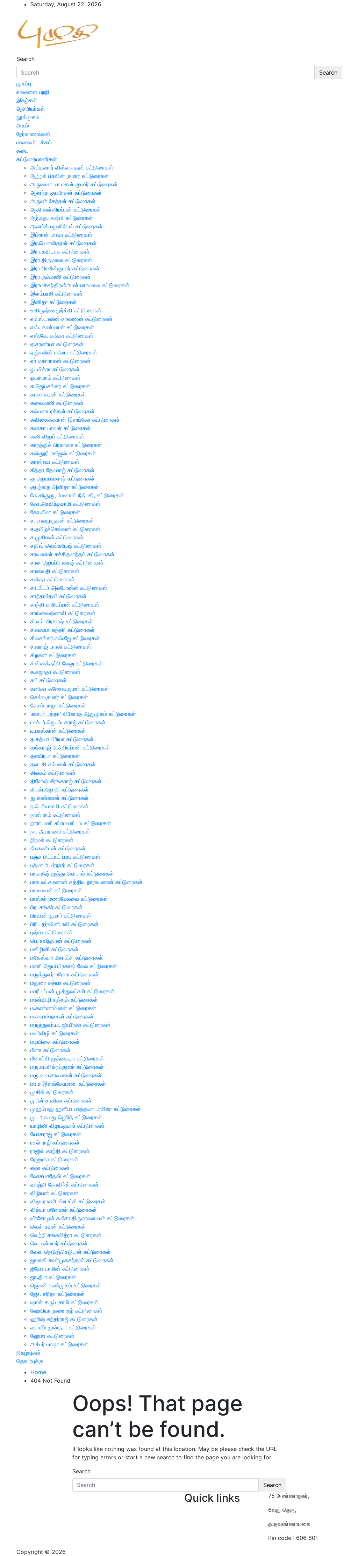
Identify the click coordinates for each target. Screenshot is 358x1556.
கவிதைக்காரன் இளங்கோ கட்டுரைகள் (75, 419)
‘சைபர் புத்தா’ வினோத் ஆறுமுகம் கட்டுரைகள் (83, 713)
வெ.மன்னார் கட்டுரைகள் (59, 1243)
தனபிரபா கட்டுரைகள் (55, 755)
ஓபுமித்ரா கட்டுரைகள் (55, 369)
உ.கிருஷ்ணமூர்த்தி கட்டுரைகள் (65, 310)
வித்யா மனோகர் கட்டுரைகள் (63, 1209)
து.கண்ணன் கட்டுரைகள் (59, 797)
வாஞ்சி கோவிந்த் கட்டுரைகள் (64, 1184)
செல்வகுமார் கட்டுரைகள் (59, 696)
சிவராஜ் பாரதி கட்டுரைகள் (60, 646)
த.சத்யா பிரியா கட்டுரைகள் (62, 738)
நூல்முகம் (27, 116)
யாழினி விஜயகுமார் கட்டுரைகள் (67, 1125)
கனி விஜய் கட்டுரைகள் (57, 436)
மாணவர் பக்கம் (34, 142)
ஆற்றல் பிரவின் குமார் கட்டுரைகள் (69, 175)
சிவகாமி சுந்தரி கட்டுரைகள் (62, 629)
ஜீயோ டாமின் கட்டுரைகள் (60, 1268)
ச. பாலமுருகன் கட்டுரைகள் (62, 520)
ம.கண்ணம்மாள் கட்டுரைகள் (63, 1007)
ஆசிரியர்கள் (30, 108)
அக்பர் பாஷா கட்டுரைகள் (59, 1344)
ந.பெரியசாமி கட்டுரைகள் (59, 806)
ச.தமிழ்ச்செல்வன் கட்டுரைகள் (65, 528)
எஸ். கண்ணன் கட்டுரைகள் (62, 327)
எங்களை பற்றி (32, 91)
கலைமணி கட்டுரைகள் (57, 402)
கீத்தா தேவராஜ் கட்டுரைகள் (62, 469)
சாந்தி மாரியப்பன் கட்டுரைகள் (64, 604)
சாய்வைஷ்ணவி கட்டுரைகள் (62, 612)
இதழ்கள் (26, 100)
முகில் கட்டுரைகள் (51, 1091)
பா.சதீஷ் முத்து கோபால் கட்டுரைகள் (72, 873)
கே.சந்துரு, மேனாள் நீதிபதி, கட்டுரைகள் (77, 495)
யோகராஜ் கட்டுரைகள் (55, 1133)
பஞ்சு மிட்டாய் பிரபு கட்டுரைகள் (65, 856)
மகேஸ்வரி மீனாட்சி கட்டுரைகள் (66, 957)
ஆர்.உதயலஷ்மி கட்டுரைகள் (61, 217)
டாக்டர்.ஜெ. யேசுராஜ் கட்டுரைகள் (68, 722)
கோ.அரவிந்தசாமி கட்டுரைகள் (65, 503)
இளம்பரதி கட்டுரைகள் (56, 293)
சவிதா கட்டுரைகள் (52, 579)
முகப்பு (23, 83)
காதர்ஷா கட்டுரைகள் (54, 461)
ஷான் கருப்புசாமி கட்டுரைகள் (64, 1302)
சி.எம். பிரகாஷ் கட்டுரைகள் (61, 621)
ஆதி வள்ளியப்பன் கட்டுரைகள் (65, 209)
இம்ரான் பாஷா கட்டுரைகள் (61, 234)
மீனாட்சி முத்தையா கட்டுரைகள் (67, 1058)
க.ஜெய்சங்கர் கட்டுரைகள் (60, 385)
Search (25, 58)
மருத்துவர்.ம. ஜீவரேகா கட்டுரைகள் (70, 1024)
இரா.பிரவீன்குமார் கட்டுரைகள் (65, 268)
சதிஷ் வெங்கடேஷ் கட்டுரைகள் (65, 545)
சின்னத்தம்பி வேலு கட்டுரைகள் (66, 663)
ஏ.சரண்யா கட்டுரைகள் (57, 343)
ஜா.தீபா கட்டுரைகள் (53, 1276)
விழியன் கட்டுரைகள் (54, 1192)
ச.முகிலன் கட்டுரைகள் (57, 537)
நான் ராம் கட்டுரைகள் (55, 814)
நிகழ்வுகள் (28, 1352)
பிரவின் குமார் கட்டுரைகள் (60, 915)
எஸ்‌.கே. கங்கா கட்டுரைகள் (61, 335)
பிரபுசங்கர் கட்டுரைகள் (56, 907)
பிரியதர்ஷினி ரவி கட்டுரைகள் (64, 923)
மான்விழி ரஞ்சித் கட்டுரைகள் (64, 999)
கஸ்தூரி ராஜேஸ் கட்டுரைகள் (63, 453)
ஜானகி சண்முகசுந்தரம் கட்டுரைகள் (72, 1260)
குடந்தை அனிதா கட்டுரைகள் (64, 486)
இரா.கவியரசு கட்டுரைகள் (60, 251)
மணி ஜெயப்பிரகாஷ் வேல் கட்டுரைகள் (73, 965)
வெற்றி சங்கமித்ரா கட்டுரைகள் (65, 1234)
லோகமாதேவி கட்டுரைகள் (60, 1176)
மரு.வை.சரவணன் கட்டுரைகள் (66, 1075)
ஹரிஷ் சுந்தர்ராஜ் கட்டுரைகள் (64, 1318)
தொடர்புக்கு (30, 1360)
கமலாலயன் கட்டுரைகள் (58, 394)
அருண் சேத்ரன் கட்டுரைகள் (63, 201)
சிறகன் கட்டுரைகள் (53, 654)
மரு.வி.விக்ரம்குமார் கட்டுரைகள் (67, 1066)
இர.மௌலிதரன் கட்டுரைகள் (63, 243)
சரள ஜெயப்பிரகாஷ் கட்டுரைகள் (66, 562)
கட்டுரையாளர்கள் (36, 158)
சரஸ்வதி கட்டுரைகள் (54, 570)
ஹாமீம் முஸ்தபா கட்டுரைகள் (63, 1327)
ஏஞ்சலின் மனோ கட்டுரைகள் (63, 352)
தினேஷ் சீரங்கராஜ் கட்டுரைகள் (66, 780)
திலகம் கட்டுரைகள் (53, 772)
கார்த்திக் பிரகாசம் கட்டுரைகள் (66, 444)
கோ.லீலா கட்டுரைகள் (55, 512)
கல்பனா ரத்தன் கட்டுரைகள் (62, 411)
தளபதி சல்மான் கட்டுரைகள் (63, 764)
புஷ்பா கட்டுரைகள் (51, 932)
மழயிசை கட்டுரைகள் (55, 1041)
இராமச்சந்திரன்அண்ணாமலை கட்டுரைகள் (79, 285)
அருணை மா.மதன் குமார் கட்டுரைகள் (74, 184)
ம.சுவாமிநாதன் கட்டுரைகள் (62, 1016)
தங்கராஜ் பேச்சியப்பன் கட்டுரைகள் (70, 747)
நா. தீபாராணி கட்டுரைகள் (60, 831)
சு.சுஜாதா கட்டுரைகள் (55, 671)
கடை (22, 150)
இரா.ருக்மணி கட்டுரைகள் (60, 276)
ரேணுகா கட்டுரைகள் (54, 1159)
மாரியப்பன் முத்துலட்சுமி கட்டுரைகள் (72, 991)
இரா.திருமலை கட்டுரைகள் (61, 259)
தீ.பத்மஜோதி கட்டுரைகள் (59, 789)
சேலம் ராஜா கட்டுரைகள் (58, 705)
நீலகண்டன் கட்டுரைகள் (58, 848)
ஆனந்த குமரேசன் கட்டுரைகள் (66, 192)
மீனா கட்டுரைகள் (50, 1049)
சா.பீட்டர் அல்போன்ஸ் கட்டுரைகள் (68, 587)
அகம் (22, 125)
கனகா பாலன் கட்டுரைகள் (60, 427)
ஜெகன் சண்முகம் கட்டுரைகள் (65, 1285)
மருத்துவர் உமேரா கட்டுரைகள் (64, 974)
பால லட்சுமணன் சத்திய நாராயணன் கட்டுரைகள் (86, 881)
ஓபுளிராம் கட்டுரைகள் (55, 377)
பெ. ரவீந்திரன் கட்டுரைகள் (61, 940)
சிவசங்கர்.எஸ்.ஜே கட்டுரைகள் (65, 638)
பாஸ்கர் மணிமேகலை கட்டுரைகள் (69, 898)
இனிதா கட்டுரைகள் (53, 301)
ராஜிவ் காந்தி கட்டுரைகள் (60, 1150)
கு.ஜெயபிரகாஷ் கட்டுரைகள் (62, 478)
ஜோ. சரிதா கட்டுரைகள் (57, 1293)
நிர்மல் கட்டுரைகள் (51, 839)
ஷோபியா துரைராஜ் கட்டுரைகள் (66, 1310)
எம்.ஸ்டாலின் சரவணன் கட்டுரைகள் (71, 318)
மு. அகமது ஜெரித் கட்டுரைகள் (66, 1117)
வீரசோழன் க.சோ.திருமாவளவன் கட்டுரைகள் (82, 1218)
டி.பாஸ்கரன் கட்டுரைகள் (58, 730)
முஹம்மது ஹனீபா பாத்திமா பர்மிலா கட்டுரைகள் (85, 1108)
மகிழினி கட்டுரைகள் (54, 949)
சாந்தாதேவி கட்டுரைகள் (58, 596)
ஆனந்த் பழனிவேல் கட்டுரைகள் (66, 226)
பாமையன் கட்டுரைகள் (56, 890)
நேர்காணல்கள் (33, 133)
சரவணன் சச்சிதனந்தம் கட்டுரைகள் (72, 554)
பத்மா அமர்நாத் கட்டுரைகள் (62, 865)
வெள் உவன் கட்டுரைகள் (58, 1226)
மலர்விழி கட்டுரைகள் (54, 1033)
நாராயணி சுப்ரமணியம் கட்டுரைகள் (70, 823)
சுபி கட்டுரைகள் (48, 680)
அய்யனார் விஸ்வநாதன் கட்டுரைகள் (71, 167)
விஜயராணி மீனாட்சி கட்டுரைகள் (68, 1201)
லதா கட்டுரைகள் (50, 1167)
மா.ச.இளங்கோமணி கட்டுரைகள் (68, 1083)
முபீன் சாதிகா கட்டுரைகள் (61, 1100)
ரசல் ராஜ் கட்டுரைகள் (55, 1142)
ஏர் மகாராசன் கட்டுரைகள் (60, 360)
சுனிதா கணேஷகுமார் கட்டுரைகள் (69, 688)
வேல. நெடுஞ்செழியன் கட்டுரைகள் (70, 1251)
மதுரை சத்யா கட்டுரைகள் (60, 982)
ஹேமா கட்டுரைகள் (52, 1335)
